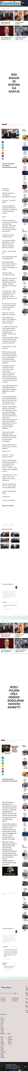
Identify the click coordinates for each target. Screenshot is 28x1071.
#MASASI (12, 525)
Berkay (7, 811)
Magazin (2, 1029)
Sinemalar (3, 1051)
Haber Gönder (15, 1000)
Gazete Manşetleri (3, 1057)
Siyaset (7, 8)
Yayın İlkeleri (3, 999)
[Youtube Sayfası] (8, 993)
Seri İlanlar (3, 1052)
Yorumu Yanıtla (7, 609)
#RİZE (3, 524)
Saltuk (4, 391)
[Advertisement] (14, 57)
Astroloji (9, 1043)
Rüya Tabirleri (9, 1042)
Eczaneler (3, 1044)
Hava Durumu (2, 1037)
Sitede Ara (10, 1036)
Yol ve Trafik (2, 1040)
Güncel (2, 1032)
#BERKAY (4, 894)
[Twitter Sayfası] (4, 993)
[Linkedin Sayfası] (11, 993)
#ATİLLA (4, 893)
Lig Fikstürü (2, 1046)
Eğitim (2, 1023)
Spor (2, 1024)
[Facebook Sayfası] (1, 993)
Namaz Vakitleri (2, 1042)
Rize (23, 2)
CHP (3, 193)
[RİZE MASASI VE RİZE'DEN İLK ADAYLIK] (10, 133)
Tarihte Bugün (2, 1049)
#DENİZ (4, 525)
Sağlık (2, 1027)
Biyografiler (10, 1039)
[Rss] (13, 993)
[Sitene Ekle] (18, 993)
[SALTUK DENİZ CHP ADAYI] (4, 534)
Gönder (16, 587)
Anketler (10, 1038)
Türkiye (2, 1020)
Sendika (2, 1030)
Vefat (7, 620)
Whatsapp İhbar (15, 999)
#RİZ (8, 525)
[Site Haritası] (16, 993)
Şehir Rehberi (2, 1054)
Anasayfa (3, 8)
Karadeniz (3, 1018)
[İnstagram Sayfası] (6, 993)
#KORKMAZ (9, 893)
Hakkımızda (3, 997)
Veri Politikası (3, 1000)
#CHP (7, 524)
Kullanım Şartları (15, 997)
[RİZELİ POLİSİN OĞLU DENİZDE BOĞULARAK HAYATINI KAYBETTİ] (10, 749)
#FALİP (14, 893)
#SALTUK (11, 524)
